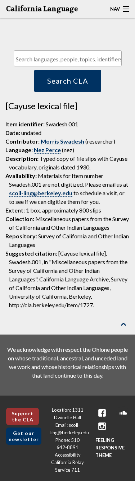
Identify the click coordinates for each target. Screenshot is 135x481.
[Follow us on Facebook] (101, 413)
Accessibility (68, 455)
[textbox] (69, 59)
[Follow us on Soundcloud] (122, 413)
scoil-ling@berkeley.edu (40, 193)
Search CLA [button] (67, 80)
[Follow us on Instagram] (101, 426)
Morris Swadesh (62, 141)
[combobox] (68, 58)
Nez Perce (47, 149)
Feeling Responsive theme (110, 447)
